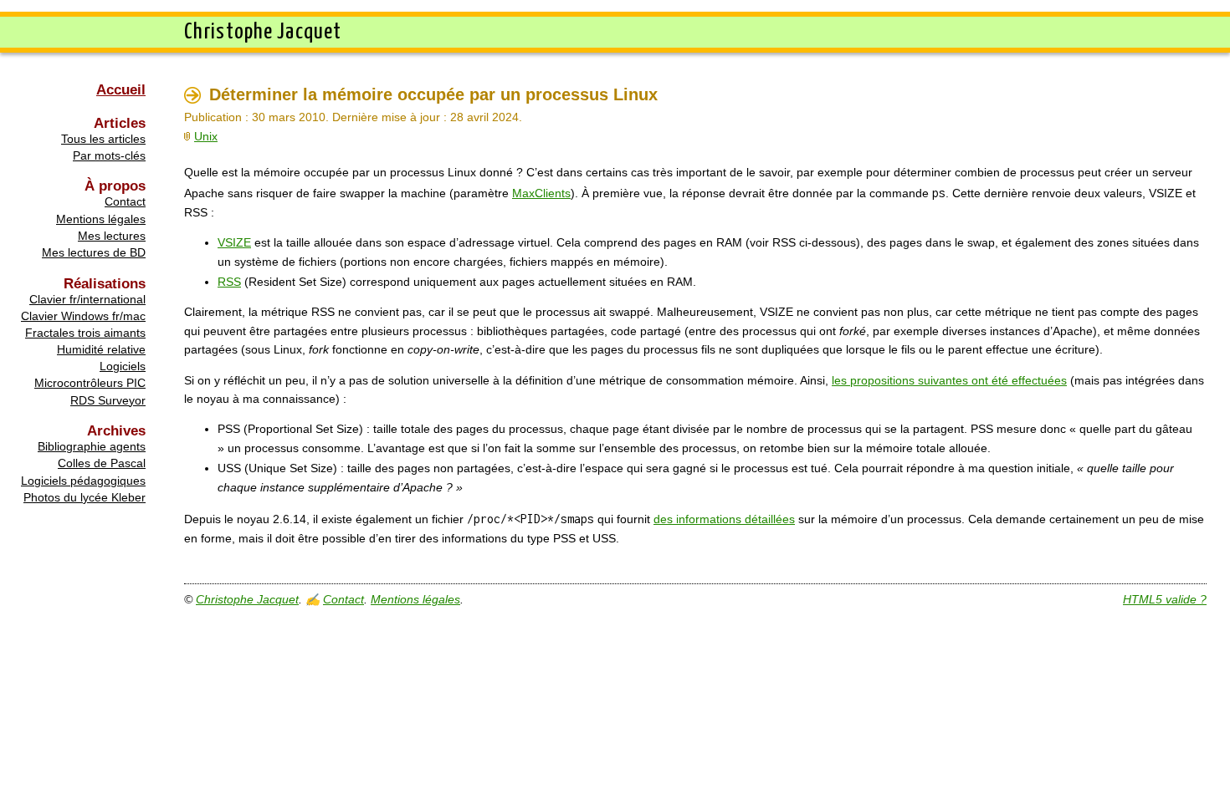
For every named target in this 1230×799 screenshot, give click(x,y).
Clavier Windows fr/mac (83, 316)
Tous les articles (103, 138)
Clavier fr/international (87, 299)
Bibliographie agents (92, 446)
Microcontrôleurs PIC (90, 382)
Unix (206, 136)
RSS (229, 281)
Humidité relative (101, 349)
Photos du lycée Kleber (84, 497)
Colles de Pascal (102, 463)
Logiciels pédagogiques (83, 480)
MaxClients (541, 193)
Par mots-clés (109, 155)
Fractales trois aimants (85, 332)
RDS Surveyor (108, 400)
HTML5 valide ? (1165, 599)
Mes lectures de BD (94, 252)
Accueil (121, 90)
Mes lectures (112, 235)
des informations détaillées (724, 519)
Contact (125, 201)
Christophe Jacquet (247, 599)
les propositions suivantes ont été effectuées (949, 380)
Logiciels (123, 366)
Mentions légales (101, 219)
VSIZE (234, 242)
